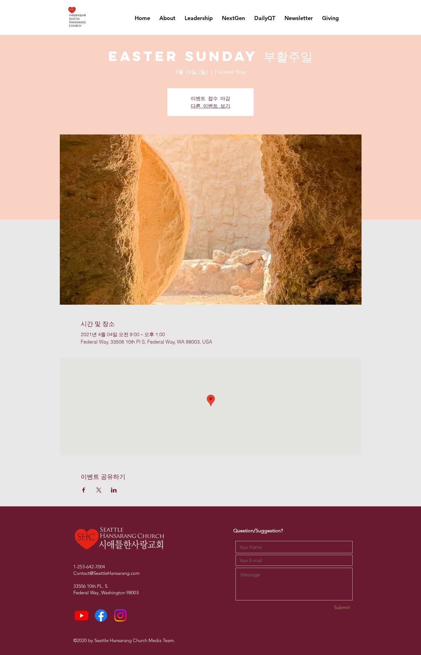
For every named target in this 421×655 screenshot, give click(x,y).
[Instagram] (120, 615)
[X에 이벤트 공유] (99, 490)
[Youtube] (81, 615)
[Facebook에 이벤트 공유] (84, 490)
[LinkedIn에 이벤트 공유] (114, 490)
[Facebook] (101, 615)
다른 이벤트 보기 (210, 105)
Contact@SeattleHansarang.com (106, 573)
